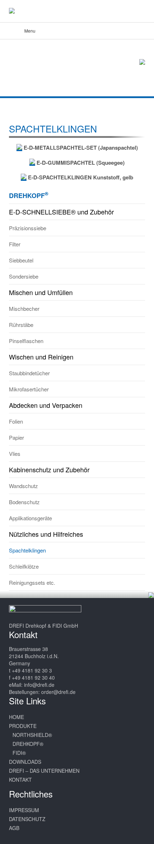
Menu (29, 31)
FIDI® (19, 752)
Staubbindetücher (29, 373)
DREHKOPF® (28, 743)
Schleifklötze (24, 566)
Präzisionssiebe (27, 228)
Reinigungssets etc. (32, 582)
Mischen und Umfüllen (41, 292)
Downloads (25, 761)
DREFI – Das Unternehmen (44, 770)
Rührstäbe (21, 324)
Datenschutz (27, 819)
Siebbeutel (21, 260)
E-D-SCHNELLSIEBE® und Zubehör (61, 211)
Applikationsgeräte (30, 518)
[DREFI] (19, 10)
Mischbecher (24, 308)
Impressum (24, 810)
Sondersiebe (23, 276)
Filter (14, 244)
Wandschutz (23, 485)
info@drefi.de (39, 684)
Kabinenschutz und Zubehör (49, 469)
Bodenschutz (24, 502)
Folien (16, 421)
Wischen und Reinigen (41, 356)
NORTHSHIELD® (32, 734)
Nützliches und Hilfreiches (46, 534)
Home (16, 716)
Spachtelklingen (27, 550)
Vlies (14, 453)
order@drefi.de (58, 691)
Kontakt (20, 779)
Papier (16, 437)
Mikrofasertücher (29, 389)
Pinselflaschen (26, 340)
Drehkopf (28, 195)
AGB (14, 827)
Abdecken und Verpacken (45, 405)
